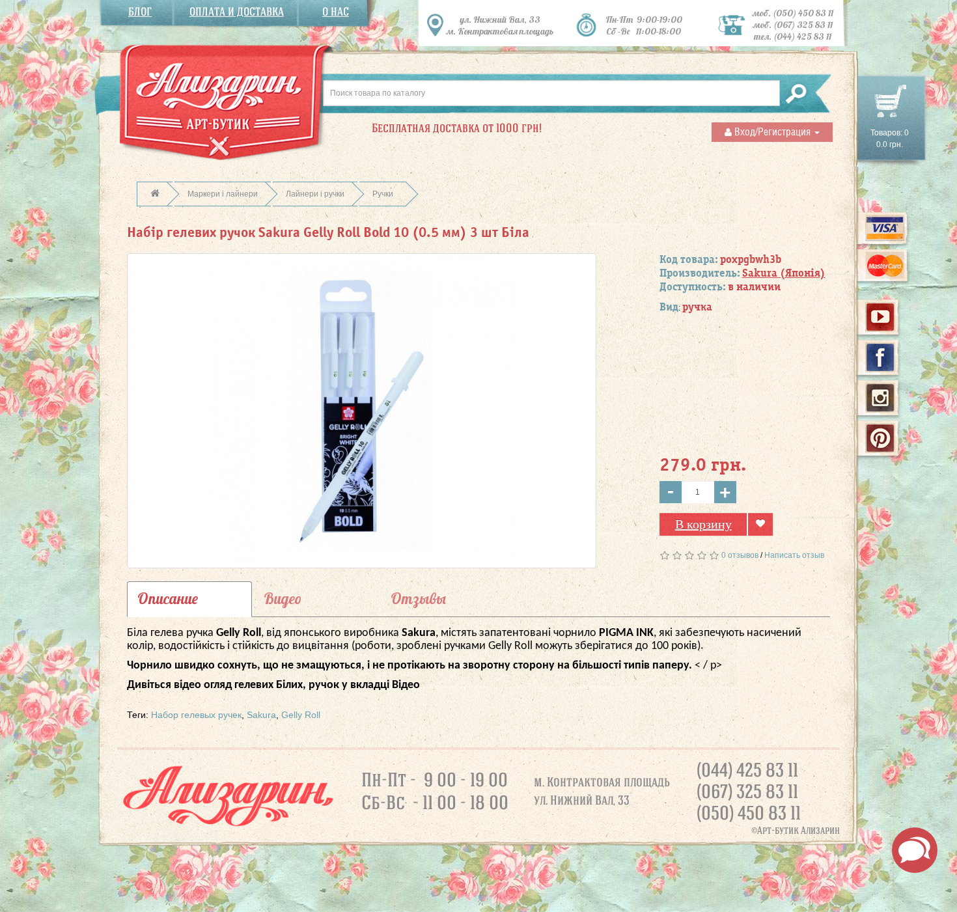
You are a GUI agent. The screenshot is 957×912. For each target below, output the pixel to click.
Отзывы (418, 598)
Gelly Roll (300, 715)
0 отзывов (739, 555)
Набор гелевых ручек (196, 715)
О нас (335, 12)
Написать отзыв (794, 555)
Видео (282, 598)
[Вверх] (948, 896)
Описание (167, 598)
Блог (140, 12)
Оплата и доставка (236, 12)
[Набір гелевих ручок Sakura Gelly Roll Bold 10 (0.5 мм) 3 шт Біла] (361, 410)
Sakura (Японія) (783, 273)
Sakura (261, 715)
